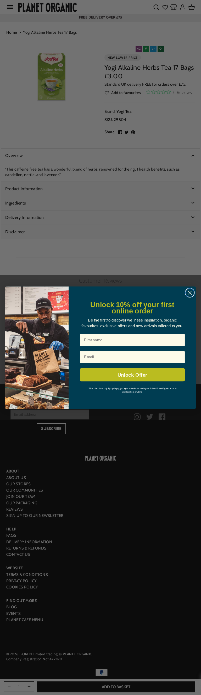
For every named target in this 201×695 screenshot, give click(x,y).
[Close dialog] (190, 292)
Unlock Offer (132, 374)
